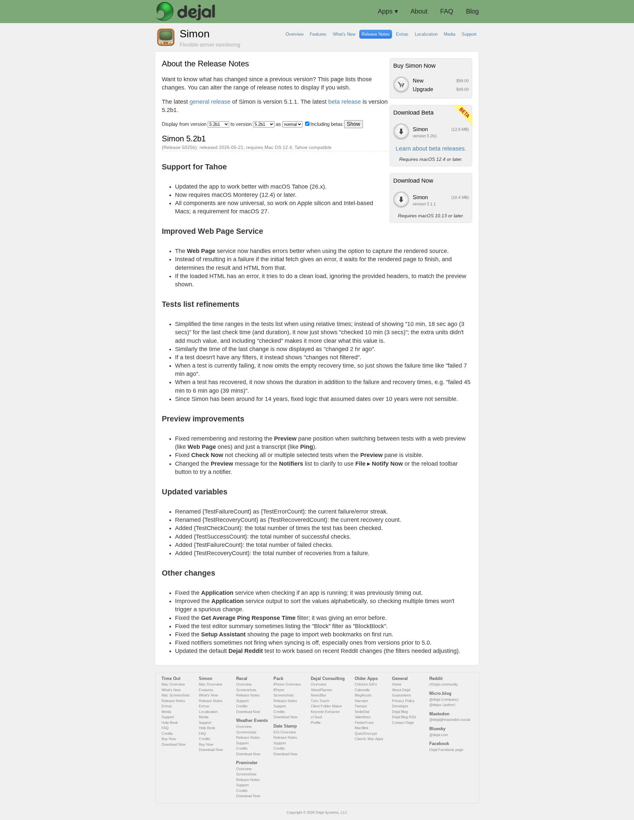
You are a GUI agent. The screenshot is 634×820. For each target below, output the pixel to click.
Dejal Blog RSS (404, 717)
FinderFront (364, 723)
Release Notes (173, 701)
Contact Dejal (402, 723)
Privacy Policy (403, 701)
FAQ (165, 728)
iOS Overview (284, 732)
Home (397, 684)
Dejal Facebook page (446, 750)
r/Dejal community (443, 684)
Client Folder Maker (326, 706)
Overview (244, 684)
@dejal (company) (444, 699)
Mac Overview (173, 684)
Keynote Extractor (325, 712)
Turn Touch (320, 701)
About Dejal (401, 690)
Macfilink (362, 728)
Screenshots (246, 690)
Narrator (361, 701)
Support (167, 717)
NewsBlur (318, 695)
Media (166, 712)
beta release (344, 101)
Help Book (169, 723)
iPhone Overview (287, 684)
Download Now (173, 744)
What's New (171, 690)
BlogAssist (363, 695)
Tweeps (361, 706)
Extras (166, 706)
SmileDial (362, 712)
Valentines (363, 717)
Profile (316, 723)
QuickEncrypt (366, 733)
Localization (208, 712)
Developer (400, 706)
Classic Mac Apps (369, 739)
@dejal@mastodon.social (449, 720)
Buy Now (168, 739)
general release (210, 101)
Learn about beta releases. (431, 148)
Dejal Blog (400, 712)
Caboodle (362, 690)
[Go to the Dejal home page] (185, 11)
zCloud (316, 717)
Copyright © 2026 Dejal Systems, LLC (317, 812)
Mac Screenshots (175, 695)
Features (206, 690)
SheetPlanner (321, 690)
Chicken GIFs (366, 684)
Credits (167, 733)
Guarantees (401, 695)
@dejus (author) (442, 705)
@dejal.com (438, 735)
